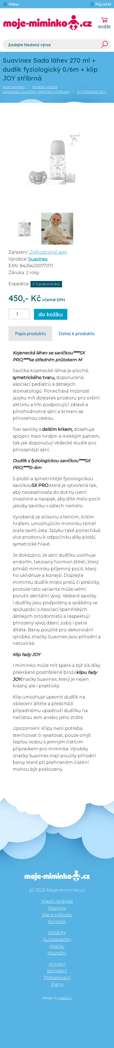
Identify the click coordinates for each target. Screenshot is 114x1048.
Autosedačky (57, 939)
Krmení (57, 964)
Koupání (57, 953)
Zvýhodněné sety (92, 92)
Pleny (57, 984)
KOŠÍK (104, 26)
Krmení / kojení (45, 87)
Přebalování (57, 977)
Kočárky (57, 932)
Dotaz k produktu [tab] (77, 333)
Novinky (57, 908)
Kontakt (57, 921)
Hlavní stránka (57, 901)
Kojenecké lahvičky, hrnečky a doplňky (36, 92)
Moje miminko (14, 87)
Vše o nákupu (57, 914)
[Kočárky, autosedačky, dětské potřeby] (47, 22)
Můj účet (102, 4)
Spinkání (57, 970)
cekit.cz (65, 998)
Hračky (57, 946)
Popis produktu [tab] (30, 333)
